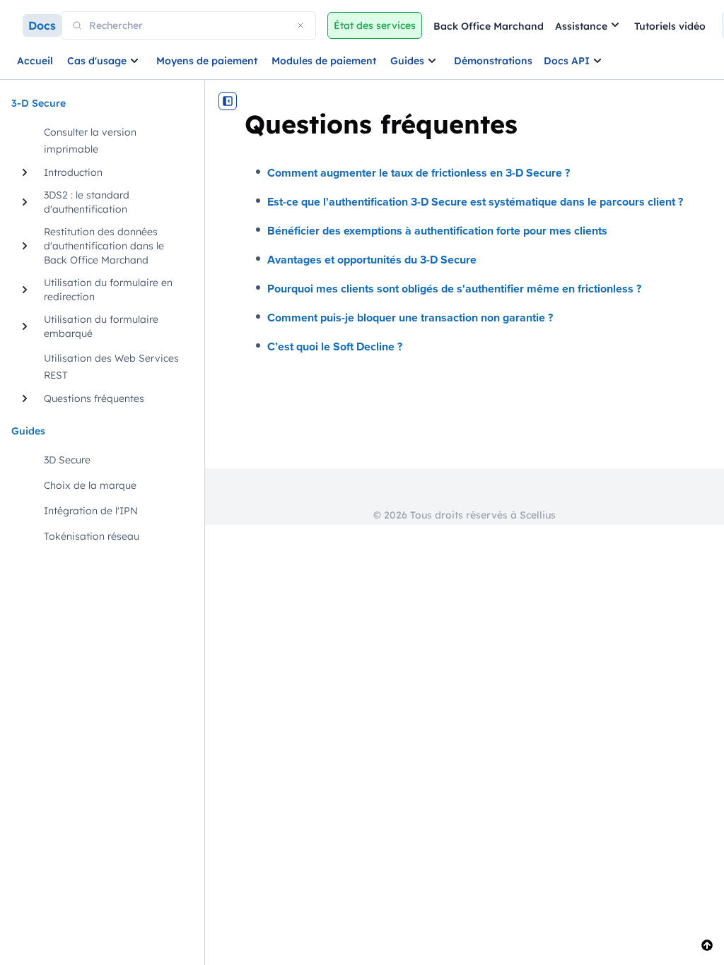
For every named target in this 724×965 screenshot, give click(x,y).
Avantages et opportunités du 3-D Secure (372, 259)
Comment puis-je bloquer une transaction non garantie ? (410, 317)
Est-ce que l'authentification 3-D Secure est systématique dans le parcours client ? (475, 202)
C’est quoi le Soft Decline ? (334, 346)
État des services (375, 25)
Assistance (581, 26)
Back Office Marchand (488, 26)
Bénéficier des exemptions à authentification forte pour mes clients (437, 231)
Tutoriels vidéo (670, 26)
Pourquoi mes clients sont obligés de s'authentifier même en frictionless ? (454, 288)
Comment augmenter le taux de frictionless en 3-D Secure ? (418, 173)
